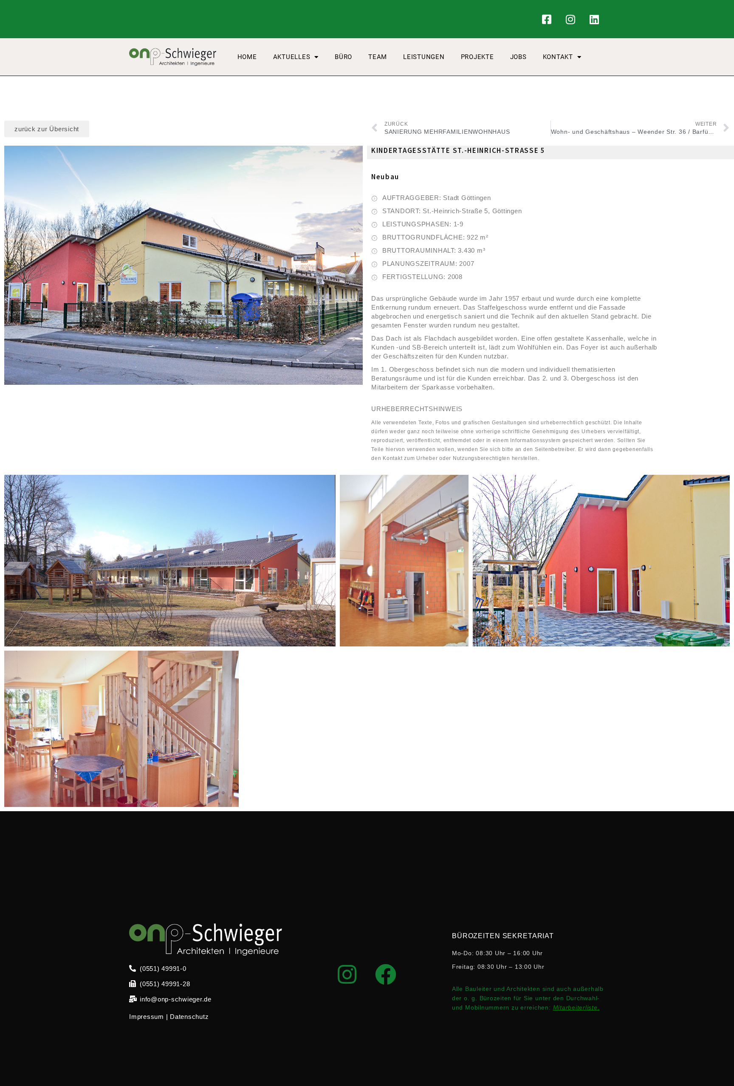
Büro (343, 57)
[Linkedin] (594, 19)
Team (377, 57)
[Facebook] (385, 974)
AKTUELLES (292, 57)
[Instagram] (570, 19)
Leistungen (424, 57)
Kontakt (558, 57)
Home (247, 57)
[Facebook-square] (547, 19)
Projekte (477, 57)
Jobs (518, 57)
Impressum (146, 1016)
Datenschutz (189, 1016)
